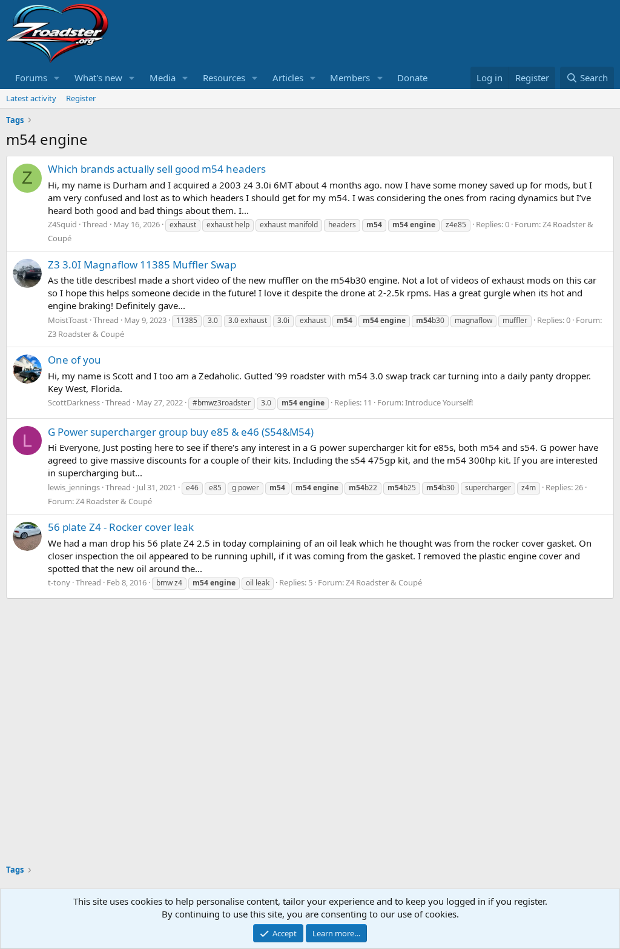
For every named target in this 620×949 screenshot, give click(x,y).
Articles (287, 78)
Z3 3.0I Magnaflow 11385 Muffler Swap (142, 264)
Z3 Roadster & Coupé (86, 333)
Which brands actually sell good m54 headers (157, 169)
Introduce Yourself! (439, 402)
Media (163, 78)
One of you (74, 360)
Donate (412, 78)
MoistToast (68, 320)
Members (350, 78)
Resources (224, 78)
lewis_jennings (74, 487)
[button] (56, 78)
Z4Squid (62, 224)
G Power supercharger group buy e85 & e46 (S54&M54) (181, 432)
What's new (98, 78)
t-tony (59, 582)
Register (81, 98)
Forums (31, 78)
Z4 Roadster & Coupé (114, 501)
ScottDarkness (74, 402)
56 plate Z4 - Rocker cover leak (121, 527)
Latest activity (31, 98)
